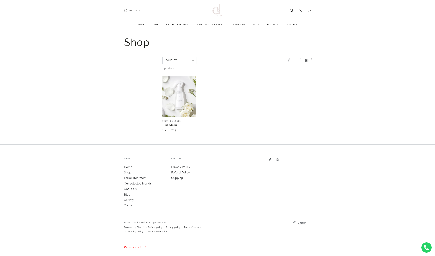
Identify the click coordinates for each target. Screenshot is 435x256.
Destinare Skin (140, 222)
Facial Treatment (135, 178)
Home (128, 167)
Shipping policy (135, 231)
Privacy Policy (180, 167)
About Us (130, 189)
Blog (127, 194)
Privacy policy (173, 227)
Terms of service (192, 227)
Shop (127, 172)
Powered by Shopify (134, 227)
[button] (291, 10)
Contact (129, 205)
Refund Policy (180, 172)
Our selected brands (138, 183)
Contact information (157, 231)
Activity (129, 200)
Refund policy (155, 227)
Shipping (177, 178)
